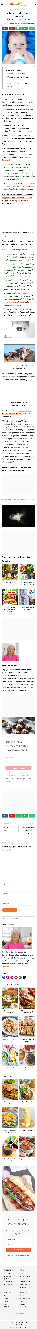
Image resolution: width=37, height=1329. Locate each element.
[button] (6, 1273)
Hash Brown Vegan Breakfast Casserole (10, 1131)
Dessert (4, 1301)
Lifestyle (22, 1304)
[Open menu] (2, 3)
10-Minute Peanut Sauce (27, 1101)
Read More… (25, 691)
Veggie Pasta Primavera (10, 1039)
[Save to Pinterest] (12, 28)
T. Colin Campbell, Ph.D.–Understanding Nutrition (10, 610)
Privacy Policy (24, 1279)
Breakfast (5, 1296)
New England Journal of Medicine (15, 105)
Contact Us (23, 1287)
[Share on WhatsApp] (32, 28)
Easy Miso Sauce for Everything (10, 1159)
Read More (6, 967)
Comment (6, 850)
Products (22, 1273)
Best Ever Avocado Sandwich (10, 1011)
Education (23, 1301)
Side (3, 1304)
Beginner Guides (25, 1298)
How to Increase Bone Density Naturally (28, 828)
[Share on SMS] (18, 28)
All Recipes (5, 1307)
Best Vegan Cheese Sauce (27, 1130)
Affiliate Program (25, 1276)
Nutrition (22, 1296)
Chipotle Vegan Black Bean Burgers (10, 1102)
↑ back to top (18, 1314)
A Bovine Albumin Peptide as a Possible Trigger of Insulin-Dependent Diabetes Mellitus (17, 198)
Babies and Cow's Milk (16, 74)
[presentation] (10, 573)
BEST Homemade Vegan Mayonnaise (27, 1011)
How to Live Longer (10, 583)
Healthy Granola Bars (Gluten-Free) (27, 1040)
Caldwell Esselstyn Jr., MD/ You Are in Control (27, 584)
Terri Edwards (13, 20)
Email (5, 893)
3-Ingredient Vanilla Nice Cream (10, 1068)
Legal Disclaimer (25, 1281)
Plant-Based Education (21, 9)
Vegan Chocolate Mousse (27, 1159)
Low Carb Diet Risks (7, 827)
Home (11, 9)
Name (6, 884)
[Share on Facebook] (5, 28)
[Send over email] (25, 28)
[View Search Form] (35, 4)
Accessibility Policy (25, 1284)
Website (6, 903)
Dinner (4, 1298)
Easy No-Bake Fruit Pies (27, 1067)
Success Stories (25, 1307)
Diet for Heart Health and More (27, 609)
